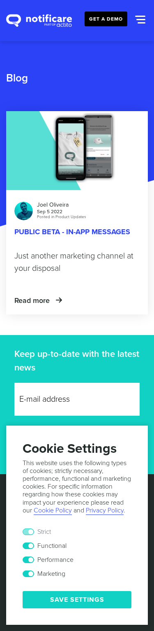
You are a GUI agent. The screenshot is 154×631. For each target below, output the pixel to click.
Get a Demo (106, 19)
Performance (55, 560)
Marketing (51, 574)
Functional (52, 546)
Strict (44, 532)
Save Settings (77, 600)
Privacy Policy (105, 510)
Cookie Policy (53, 510)
